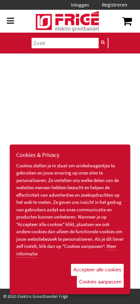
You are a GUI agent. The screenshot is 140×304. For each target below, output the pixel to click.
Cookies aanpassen (100, 281)
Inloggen (80, 5)
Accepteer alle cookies (97, 269)
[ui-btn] (103, 42)
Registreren (114, 4)
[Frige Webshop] (67, 21)
